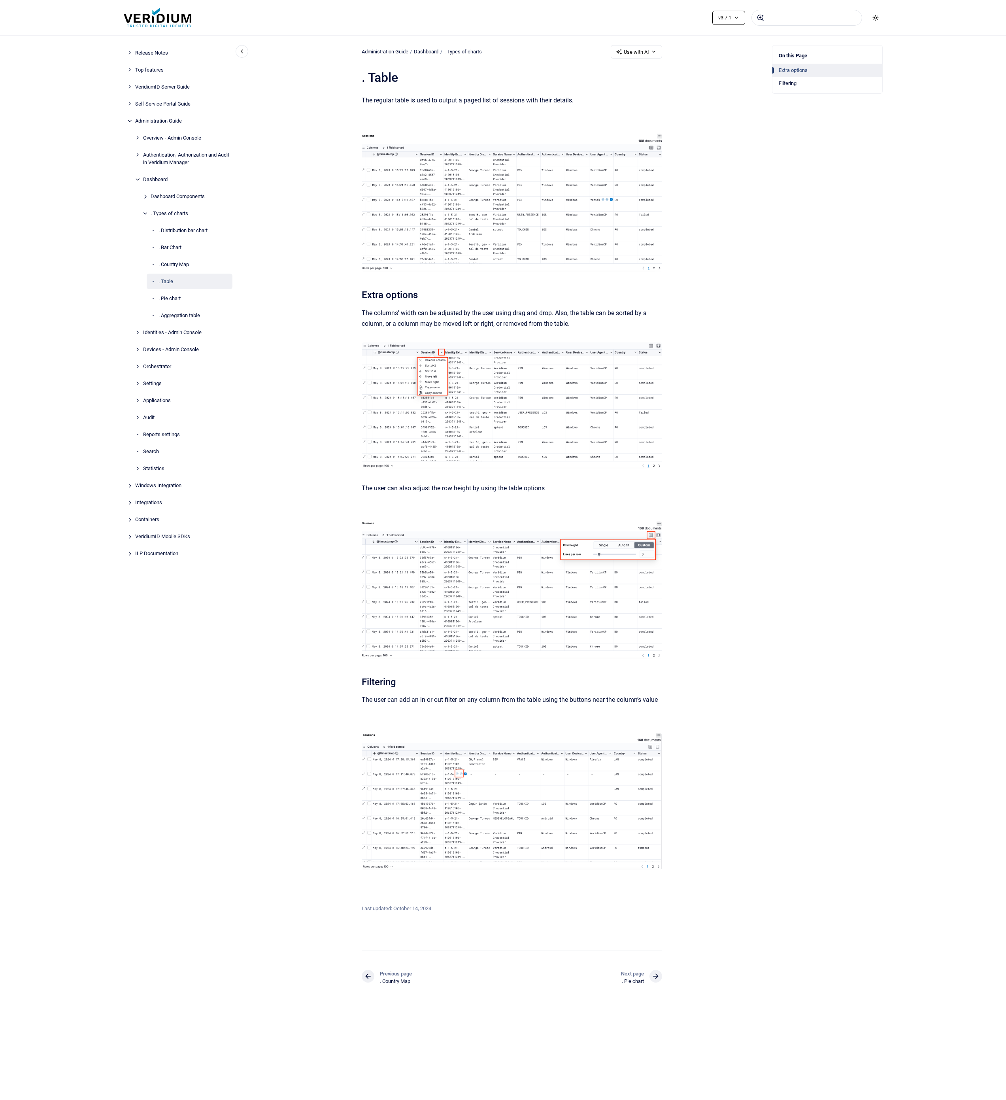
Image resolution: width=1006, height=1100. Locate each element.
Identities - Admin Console (172, 332)
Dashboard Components (178, 196)
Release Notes (151, 53)
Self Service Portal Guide (163, 104)
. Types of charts (169, 213)
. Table (166, 281)
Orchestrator (157, 366)
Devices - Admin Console (171, 349)
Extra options (793, 70)
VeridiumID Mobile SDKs (162, 536)
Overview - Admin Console (172, 138)
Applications (157, 400)
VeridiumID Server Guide (162, 87)
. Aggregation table (179, 315)
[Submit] (760, 17)
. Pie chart (170, 298)
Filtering (787, 83)
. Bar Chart (170, 247)
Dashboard (155, 179)
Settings (152, 383)
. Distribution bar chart (183, 230)
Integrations (148, 502)
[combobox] (807, 17)
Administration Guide (158, 121)
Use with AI (636, 52)
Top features (149, 70)
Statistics (153, 468)
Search (151, 451)
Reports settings (161, 434)
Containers (147, 519)
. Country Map (174, 264)
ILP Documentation (156, 553)
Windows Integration (158, 485)
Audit (149, 417)
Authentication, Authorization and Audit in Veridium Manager (186, 159)
